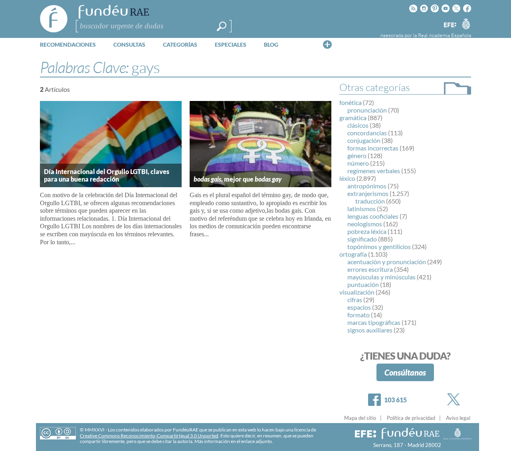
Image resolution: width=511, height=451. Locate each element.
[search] (221, 26)
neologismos (364, 223)
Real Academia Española (444, 35)
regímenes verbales (373, 170)
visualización (356, 292)
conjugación (363, 140)
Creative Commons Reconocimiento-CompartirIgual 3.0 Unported (149, 436)
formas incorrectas (372, 148)
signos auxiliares (369, 330)
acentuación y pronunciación (386, 261)
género (356, 155)
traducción (370, 201)
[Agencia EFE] (449, 25)
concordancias (367, 132)
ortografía (353, 254)
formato (358, 314)
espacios (359, 307)
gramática (352, 117)
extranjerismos (367, 193)
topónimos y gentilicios (379, 246)
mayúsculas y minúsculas (381, 277)
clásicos (357, 125)
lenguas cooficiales (372, 216)
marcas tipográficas (373, 322)
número (358, 163)
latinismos (361, 208)
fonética (350, 102)
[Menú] (327, 44)
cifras (354, 299)
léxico (347, 178)
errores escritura (370, 269)
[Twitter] (455, 399)
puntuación (363, 284)
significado (362, 239)
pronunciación (367, 110)
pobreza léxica (366, 231)
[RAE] (466, 24)
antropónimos (366, 186)
